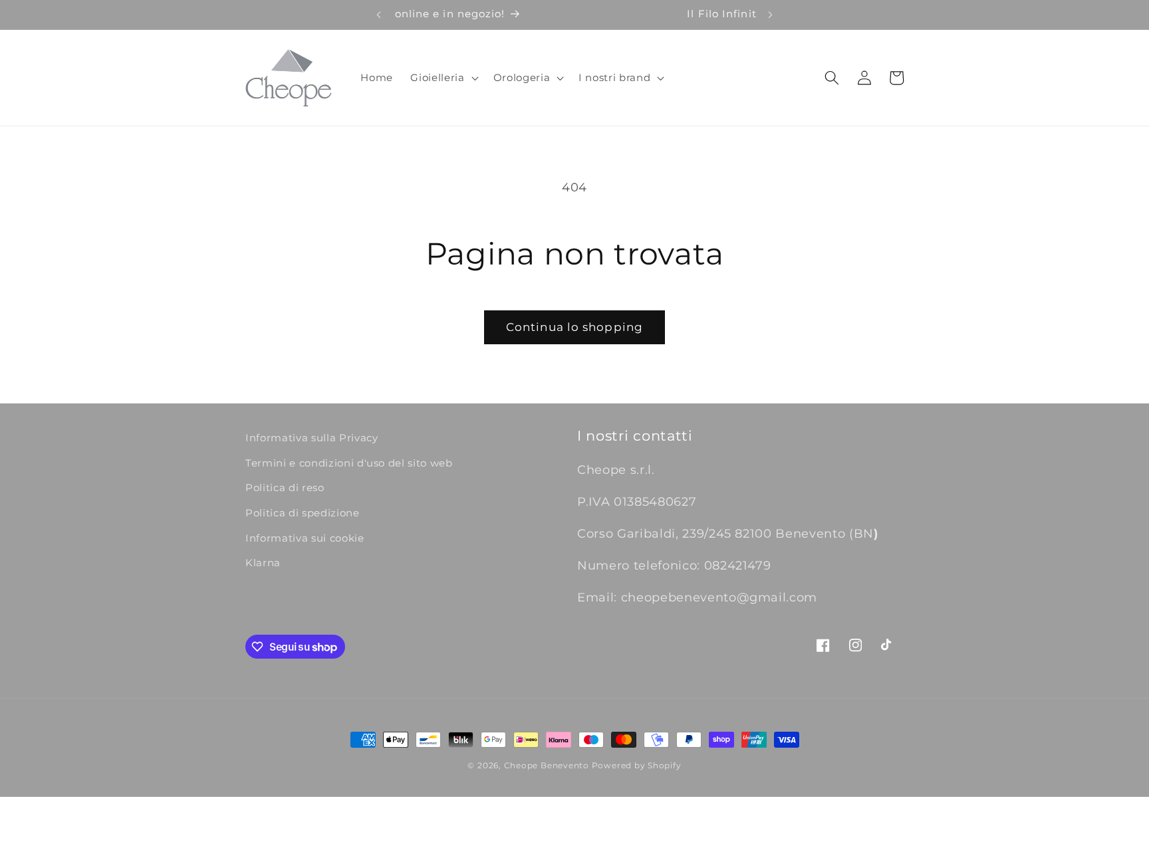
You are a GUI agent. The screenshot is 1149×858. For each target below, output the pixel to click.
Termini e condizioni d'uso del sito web (349, 463)
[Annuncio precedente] (378, 14)
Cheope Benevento (546, 765)
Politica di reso (284, 487)
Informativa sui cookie (304, 538)
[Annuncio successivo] (770, 14)
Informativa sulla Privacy (311, 437)
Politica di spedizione (302, 512)
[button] (443, 77)
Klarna (263, 562)
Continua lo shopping (574, 327)
